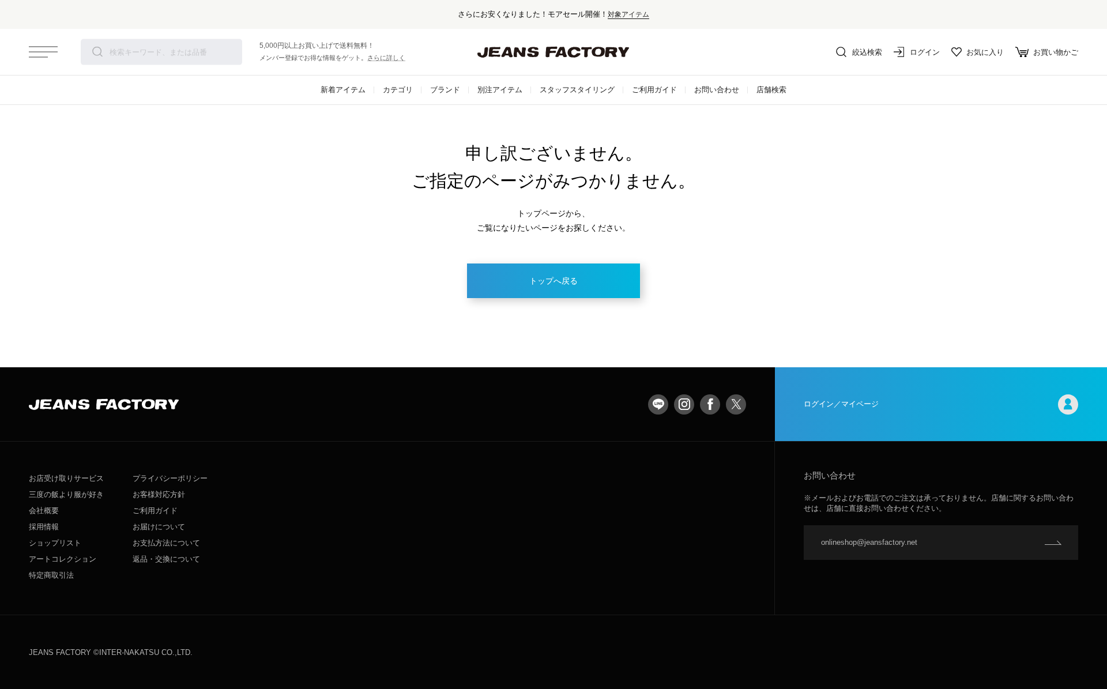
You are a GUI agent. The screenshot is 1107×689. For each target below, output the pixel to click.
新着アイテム (343, 89)
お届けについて (159, 526)
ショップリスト (55, 543)
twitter (736, 404)
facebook (710, 404)
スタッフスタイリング (577, 89)
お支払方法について (166, 543)
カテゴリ (398, 89)
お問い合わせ (716, 89)
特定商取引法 (51, 575)
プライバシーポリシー (170, 478)
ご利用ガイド (654, 89)
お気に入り (985, 52)
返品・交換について (166, 559)
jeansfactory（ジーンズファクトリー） (553, 52)
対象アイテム (628, 14)
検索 (97, 52)
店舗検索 (771, 89)
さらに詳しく (386, 57)
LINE (658, 404)
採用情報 (44, 526)
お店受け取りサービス (66, 478)
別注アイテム (499, 89)
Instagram (684, 404)
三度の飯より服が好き (66, 494)
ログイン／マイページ (841, 404)
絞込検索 (867, 52)
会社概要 (44, 510)
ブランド (445, 89)
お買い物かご (1055, 52)
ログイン (925, 52)
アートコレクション (62, 559)
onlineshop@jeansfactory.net (869, 542)
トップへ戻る (553, 280)
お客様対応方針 (159, 494)
